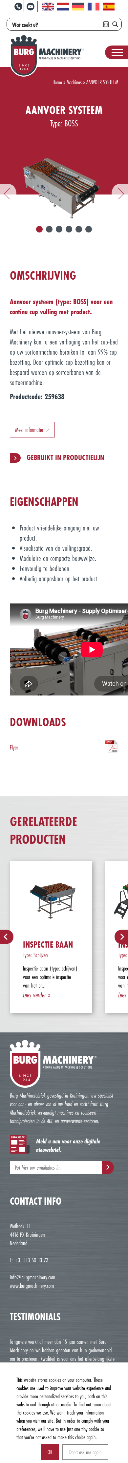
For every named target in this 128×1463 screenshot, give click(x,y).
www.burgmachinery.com (32, 1285)
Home (57, 82)
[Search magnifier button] (115, 24)
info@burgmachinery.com (32, 1277)
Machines (74, 82)
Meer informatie (29, 429)
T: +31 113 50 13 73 (29, 1260)
